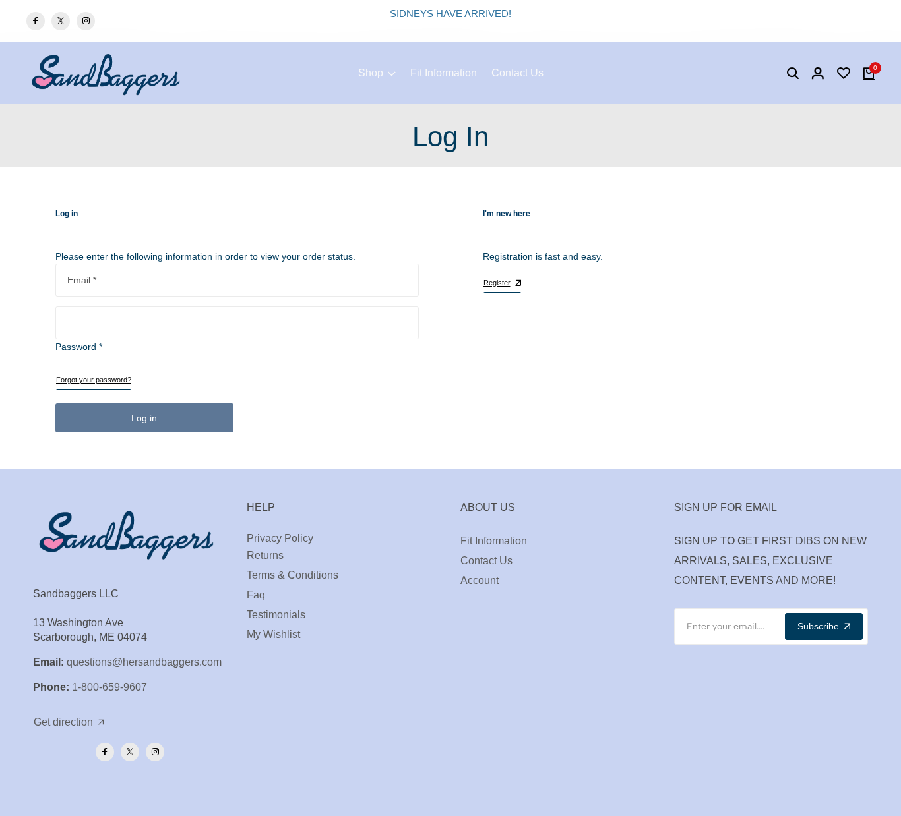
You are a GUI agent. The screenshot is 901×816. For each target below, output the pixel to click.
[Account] (818, 73)
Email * (81, 280)
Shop (370, 72)
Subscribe (818, 626)
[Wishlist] (843, 73)
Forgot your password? (93, 380)
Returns (265, 555)
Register (497, 283)
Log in (144, 418)
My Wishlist (273, 634)
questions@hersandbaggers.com (144, 662)
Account (479, 580)
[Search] (793, 73)
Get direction (63, 722)
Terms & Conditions (292, 575)
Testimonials (276, 614)
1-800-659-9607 (109, 687)
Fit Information (443, 72)
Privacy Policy (280, 538)
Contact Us (517, 72)
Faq (256, 594)
